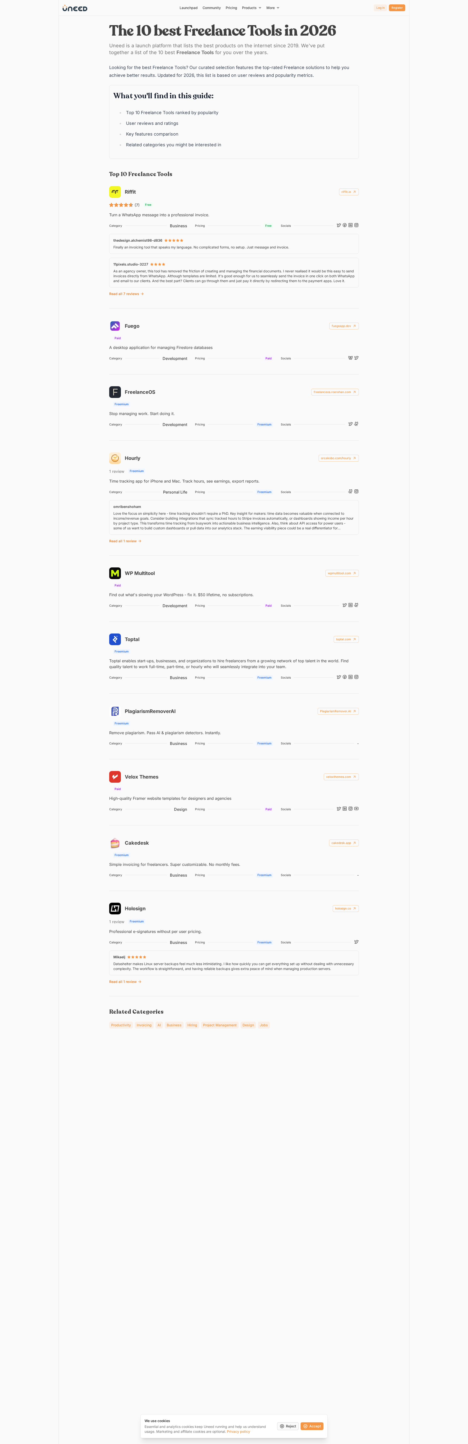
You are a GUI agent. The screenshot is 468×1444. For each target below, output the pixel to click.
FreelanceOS (140, 392)
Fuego (132, 326)
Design (180, 809)
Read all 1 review (123, 541)
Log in (380, 8)
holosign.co (343, 908)
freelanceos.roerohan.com (332, 392)
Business (178, 225)
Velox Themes (141, 777)
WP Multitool (140, 573)
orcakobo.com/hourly (336, 458)
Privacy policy (238, 1431)
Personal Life (175, 492)
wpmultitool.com (339, 573)
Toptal (132, 639)
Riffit (130, 192)
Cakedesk (137, 843)
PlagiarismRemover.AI (335, 711)
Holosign (135, 908)
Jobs (264, 1025)
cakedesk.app (341, 843)
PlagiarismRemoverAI (150, 711)
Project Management (220, 1025)
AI (159, 1025)
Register (397, 8)
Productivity (121, 1025)
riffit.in (346, 192)
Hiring (192, 1025)
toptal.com (343, 639)
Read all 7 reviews (124, 294)
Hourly (132, 458)
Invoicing (144, 1025)
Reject (291, 1426)
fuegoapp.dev (341, 326)
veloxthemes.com (338, 777)
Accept (315, 1426)
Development (175, 358)
